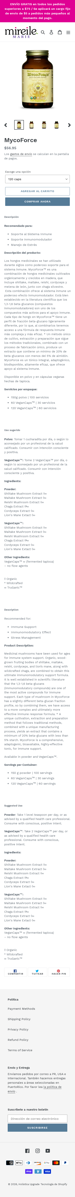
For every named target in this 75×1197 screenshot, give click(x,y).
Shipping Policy (19, 1019)
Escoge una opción (18, 171)
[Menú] (68, 32)
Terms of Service (20, 1050)
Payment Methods (21, 1008)
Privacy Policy (18, 1029)
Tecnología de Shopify (54, 1184)
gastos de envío (21, 154)
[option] (19, 125)
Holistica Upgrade (29, 1184)
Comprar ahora (37, 201)
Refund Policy (18, 1040)
